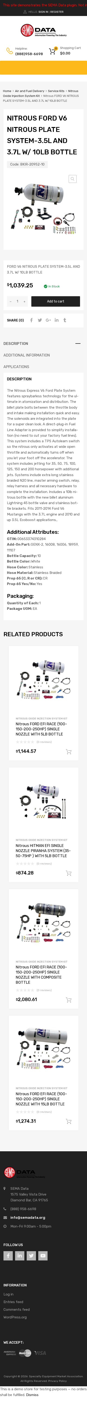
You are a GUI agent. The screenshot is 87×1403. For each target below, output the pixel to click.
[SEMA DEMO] (43, 36)
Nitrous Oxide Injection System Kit (42, 718)
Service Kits (56, 91)
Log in (8, 1294)
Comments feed (16, 1310)
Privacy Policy (57, 1381)
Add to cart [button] (68, 752)
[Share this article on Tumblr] (64, 320)
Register (57, 11)
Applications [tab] (16, 367)
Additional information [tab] (26, 355)
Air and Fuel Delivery (29, 91)
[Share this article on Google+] (48, 320)
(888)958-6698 (26, 54)
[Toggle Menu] (81, 65)
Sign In (43, 11)
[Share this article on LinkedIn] (56, 320)
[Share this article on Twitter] (39, 320)
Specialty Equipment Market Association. (56, 1376)
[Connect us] (8, 1256)
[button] (73, 179)
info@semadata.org (27, 1217)
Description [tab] (15, 343)
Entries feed (13, 1302)
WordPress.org (15, 1317)
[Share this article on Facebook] (31, 320)
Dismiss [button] (32, 1395)
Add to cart (55, 301)
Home (7, 91)
